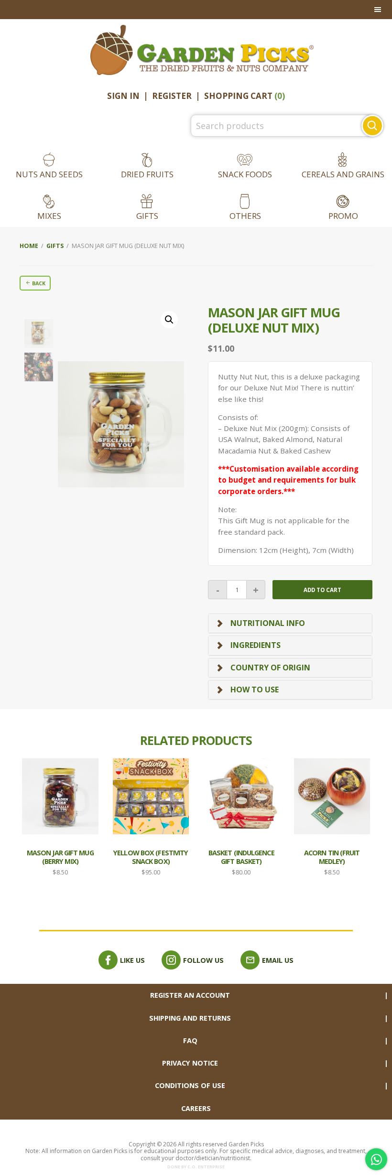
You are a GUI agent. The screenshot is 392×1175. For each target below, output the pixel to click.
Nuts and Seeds (49, 174)
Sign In (123, 95)
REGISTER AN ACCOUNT (190, 995)
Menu (196, 9)
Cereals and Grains (343, 174)
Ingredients (255, 645)
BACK (38, 283)
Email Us (278, 960)
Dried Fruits (147, 174)
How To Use (254, 689)
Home (29, 246)
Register (172, 95)
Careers (196, 1108)
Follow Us (203, 960)
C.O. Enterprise (206, 1167)
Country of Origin (270, 667)
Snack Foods (245, 174)
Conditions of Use (190, 1085)
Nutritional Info (267, 623)
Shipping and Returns (190, 1018)
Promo (343, 215)
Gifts (147, 215)
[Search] (372, 126)
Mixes (49, 215)
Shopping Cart (244, 95)
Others (245, 215)
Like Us (132, 960)
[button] (169, 319)
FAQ (190, 1040)
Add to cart (322, 589)
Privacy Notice (190, 1062)
